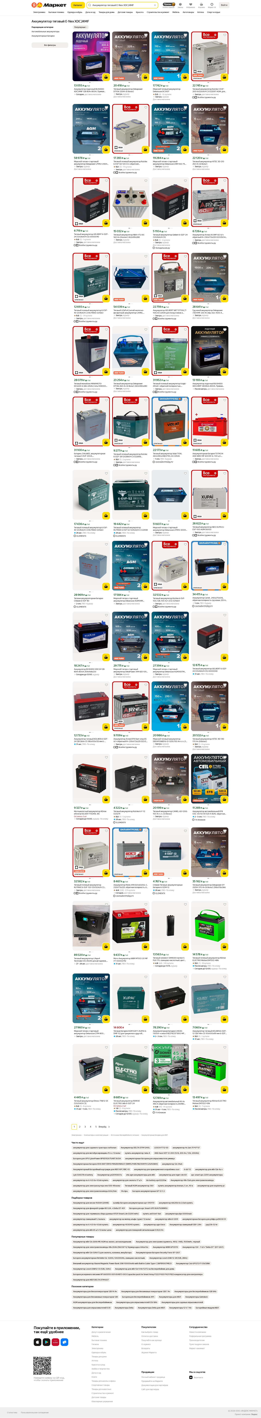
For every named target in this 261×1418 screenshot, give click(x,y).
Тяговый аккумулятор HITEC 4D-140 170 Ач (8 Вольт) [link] (208, 740)
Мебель (95, 1336)
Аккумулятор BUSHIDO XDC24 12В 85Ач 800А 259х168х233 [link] (89, 670)
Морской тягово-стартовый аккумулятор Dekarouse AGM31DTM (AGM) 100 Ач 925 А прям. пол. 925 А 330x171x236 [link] (169, 670)
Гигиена (95, 1344)
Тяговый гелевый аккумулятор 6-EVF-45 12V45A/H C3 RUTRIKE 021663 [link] (91, 311)
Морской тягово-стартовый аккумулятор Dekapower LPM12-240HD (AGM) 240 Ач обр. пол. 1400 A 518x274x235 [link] (91, 162)
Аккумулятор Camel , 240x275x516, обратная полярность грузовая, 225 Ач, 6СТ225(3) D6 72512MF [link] (209, 599)
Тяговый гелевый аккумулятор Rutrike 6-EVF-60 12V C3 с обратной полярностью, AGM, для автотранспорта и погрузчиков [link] (130, 162)
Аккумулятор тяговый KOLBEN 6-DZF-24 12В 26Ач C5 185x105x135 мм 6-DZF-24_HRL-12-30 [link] (91, 740)
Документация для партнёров (154, 1385)
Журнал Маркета (148, 1352)
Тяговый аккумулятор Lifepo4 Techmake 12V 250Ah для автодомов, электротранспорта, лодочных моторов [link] (90, 959)
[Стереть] (155, 5)
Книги (94, 1377)
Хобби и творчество (101, 1369)
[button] (81, 27)
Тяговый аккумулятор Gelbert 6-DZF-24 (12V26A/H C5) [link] (170, 236)
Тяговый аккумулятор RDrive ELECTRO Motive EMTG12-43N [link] (209, 1102)
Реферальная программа (200, 1336)
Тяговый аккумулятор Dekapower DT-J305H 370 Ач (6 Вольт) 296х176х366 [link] (209, 886)
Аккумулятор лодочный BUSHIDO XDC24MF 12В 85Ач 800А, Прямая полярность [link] (89, 90)
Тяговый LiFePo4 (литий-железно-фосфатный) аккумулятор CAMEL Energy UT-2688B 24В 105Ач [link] (129, 311)
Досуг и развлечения (101, 1332)
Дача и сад (96, 1373)
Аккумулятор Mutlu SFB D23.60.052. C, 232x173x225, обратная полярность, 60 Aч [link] (131, 886)
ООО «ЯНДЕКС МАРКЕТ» (247, 1411)
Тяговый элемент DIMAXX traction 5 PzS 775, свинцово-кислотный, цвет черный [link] (168, 959)
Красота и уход (98, 1365)
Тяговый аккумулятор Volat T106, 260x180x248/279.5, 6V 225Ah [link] (167, 455)
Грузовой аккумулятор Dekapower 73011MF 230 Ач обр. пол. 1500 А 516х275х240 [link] (207, 311)
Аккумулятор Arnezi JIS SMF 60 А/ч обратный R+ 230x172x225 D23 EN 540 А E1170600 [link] (209, 236)
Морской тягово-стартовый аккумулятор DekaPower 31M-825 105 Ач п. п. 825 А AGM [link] (130, 670)
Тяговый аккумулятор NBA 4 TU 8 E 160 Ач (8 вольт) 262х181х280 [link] (129, 236)
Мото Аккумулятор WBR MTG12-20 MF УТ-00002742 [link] (131, 959)
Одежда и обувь (99, 1352)
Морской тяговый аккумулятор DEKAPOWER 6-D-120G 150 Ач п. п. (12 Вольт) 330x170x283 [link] (170, 740)
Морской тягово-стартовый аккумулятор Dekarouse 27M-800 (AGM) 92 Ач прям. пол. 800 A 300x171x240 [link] (88, 1032)
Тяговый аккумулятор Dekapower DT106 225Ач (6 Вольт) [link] (128, 90)
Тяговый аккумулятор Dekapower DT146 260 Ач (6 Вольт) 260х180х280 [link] (130, 385)
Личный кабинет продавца (153, 1377)
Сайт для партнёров (150, 1389)
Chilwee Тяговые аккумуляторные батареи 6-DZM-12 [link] (168, 886)
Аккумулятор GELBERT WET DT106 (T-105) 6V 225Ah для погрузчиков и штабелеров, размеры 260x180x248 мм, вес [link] (170, 311)
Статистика (12, 1412)
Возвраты (145, 1348)
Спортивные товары (101, 1385)
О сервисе (146, 1344)
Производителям (197, 1340)
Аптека (95, 1361)
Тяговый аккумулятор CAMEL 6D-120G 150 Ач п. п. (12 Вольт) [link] (170, 812)
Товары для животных (101, 1389)
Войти (224, 5)
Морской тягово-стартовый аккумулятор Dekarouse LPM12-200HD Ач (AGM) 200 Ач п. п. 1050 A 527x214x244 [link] (170, 528)
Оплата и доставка (149, 1336)
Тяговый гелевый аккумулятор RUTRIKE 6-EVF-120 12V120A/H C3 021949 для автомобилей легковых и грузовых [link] (90, 886)
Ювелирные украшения (102, 1401)
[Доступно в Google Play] (46, 1345)
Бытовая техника (99, 1340)
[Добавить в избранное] (106, 35)
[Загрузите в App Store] (37, 1345)
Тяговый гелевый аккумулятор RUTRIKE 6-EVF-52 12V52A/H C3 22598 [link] (131, 528)
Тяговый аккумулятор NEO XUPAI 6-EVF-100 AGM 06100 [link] (208, 528)
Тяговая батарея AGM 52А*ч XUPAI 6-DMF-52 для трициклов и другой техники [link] (130, 1032)
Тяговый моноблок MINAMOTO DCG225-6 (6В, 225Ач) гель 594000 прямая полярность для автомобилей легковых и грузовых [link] (90, 385)
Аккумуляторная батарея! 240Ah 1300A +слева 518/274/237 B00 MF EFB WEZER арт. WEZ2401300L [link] (168, 1032)
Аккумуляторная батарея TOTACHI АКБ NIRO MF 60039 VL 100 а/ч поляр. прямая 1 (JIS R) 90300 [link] (207, 455)
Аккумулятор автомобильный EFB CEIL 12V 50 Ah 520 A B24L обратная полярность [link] (208, 812)
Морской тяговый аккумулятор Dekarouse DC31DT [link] (166, 90)
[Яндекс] (254, 1414)
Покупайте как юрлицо (151, 1340)
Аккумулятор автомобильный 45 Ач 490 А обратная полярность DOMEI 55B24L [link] (169, 1102)
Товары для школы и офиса (103, 1381)
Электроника (97, 1348)
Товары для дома (99, 1356)
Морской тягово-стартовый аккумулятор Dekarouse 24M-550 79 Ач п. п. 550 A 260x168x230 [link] (169, 162)
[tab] (39, 12)
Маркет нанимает (197, 1348)
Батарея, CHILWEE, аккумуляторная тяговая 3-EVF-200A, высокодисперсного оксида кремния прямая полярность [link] (90, 455)
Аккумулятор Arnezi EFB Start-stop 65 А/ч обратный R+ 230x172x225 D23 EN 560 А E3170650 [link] (130, 740)
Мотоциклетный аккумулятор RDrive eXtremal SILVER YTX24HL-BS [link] (90, 812)
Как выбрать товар (149, 1332)
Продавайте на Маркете (152, 1381)
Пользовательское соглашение (35, 1412)
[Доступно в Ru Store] (64, 1345)
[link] (95, 1147)
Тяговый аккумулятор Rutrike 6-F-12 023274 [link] (129, 812)
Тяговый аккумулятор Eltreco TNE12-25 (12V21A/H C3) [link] (91, 1102)
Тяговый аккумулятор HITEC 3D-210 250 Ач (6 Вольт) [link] (208, 162)
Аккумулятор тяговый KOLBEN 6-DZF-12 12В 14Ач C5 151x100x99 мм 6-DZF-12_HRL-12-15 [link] (209, 1032)
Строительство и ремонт (103, 1393)
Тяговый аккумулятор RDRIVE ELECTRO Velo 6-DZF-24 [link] (127, 1102)
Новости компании (197, 1332)
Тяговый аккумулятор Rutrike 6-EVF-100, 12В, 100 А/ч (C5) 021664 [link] (169, 599)
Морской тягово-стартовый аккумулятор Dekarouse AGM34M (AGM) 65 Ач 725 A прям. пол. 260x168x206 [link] (128, 599)
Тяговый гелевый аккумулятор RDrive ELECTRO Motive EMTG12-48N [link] (209, 959)
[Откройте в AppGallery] (55, 1345)
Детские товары (99, 1397)
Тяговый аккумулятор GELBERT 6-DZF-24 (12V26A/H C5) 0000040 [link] (91, 235)
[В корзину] (106, 77)
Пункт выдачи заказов (199, 1344)
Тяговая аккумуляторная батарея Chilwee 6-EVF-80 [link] (88, 599)
